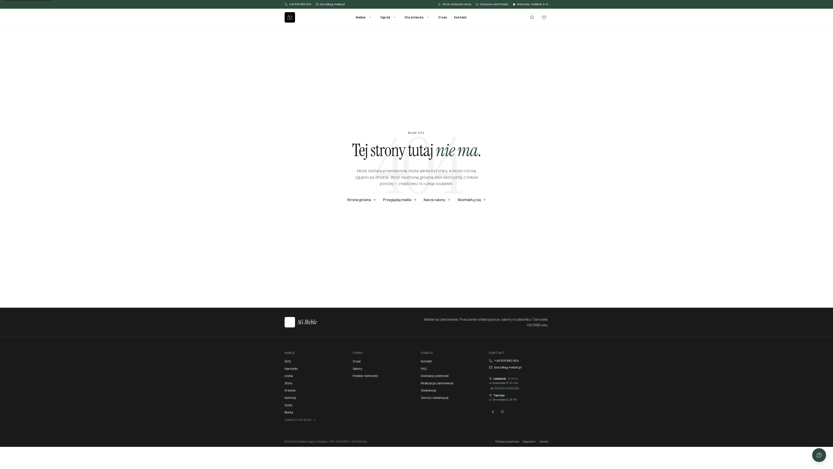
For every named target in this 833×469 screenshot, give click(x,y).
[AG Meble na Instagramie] (502, 412)
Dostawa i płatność (435, 376)
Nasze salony (434, 199)
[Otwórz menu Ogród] (394, 17)
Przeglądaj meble (397, 199)
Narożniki (291, 369)
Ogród (385, 17)
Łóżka (289, 376)
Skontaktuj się (469, 199)
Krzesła (290, 390)
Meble (360, 17)
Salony (357, 369)
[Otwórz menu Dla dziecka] (427, 17)
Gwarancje (428, 390)
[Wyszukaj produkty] (532, 17)
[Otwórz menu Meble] (369, 17)
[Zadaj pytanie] (819, 455)
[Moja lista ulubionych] (544, 17)
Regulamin (529, 441)
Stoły (288, 383)
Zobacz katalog (298, 420)
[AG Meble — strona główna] (290, 17)
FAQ (423, 369)
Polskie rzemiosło (365, 376)
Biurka (289, 412)
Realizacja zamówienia (437, 383)
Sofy (288, 361)
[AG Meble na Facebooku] (493, 412)
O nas (442, 17)
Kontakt (460, 17)
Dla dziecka (414, 17)
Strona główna (359, 199)
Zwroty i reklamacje (435, 398)
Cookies (543, 441)
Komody (290, 398)
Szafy (288, 405)
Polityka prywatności (507, 441)
